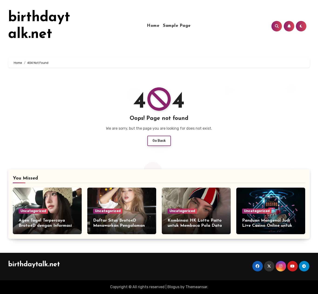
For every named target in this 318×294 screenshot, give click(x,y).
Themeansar (196, 287)
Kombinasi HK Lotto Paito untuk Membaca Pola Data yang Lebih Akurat (195, 226)
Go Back (159, 141)
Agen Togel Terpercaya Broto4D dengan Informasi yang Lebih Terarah (45, 226)
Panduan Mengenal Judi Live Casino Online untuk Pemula (267, 226)
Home (153, 26)
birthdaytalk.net (34, 264)
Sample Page (177, 26)
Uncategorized (33, 211)
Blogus (173, 287)
